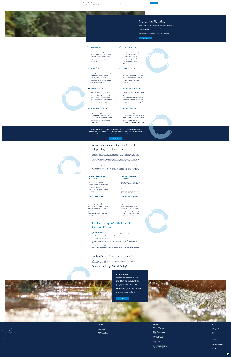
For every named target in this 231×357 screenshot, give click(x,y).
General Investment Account (158, 336)
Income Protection (156, 338)
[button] (131, 3)
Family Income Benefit (157, 335)
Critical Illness (155, 331)
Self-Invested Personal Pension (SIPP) (160, 346)
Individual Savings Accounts (158, 340)
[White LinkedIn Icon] (214, 348)
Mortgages (155, 343)
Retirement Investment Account (159, 345)
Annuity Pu (155, 327)
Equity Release (156, 333)
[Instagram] (212, 348)
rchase (158, 327)
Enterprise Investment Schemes (159, 332)
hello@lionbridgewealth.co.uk (217, 344)
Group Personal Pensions (158, 337)
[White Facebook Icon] (215, 348)
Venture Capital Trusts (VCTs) (158, 347)
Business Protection (156, 329)
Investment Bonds (156, 341)
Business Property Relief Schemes (159, 328)
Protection (155, 342)
